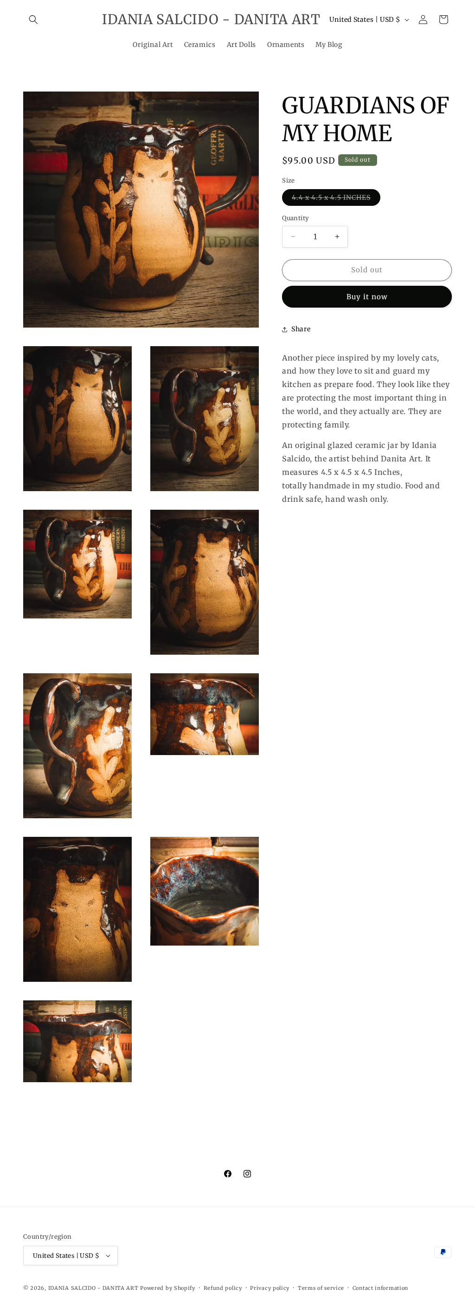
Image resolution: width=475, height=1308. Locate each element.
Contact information (380, 1288)
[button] (33, 19)
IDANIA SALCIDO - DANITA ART (93, 1288)
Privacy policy (269, 1288)
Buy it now (367, 296)
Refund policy (223, 1288)
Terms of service (321, 1288)
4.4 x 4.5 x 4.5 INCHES (336, 199)
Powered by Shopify (167, 1288)
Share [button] (300, 329)
